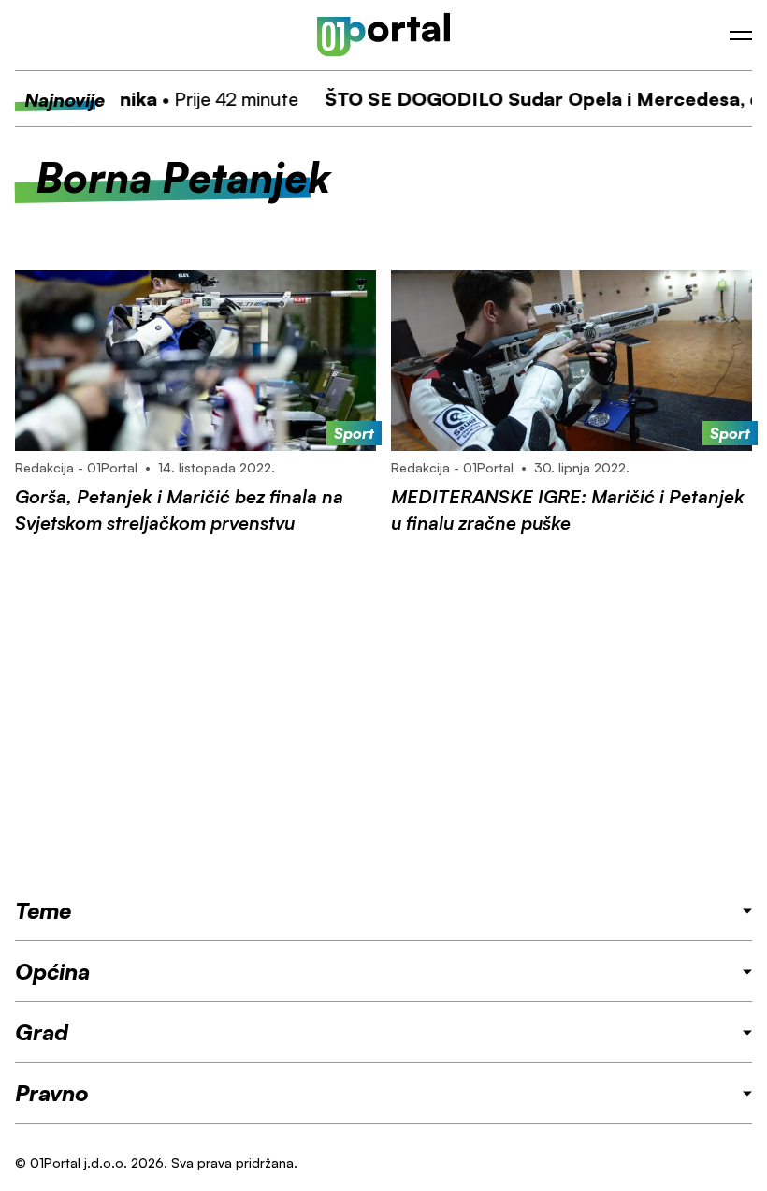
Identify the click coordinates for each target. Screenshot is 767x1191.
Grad (41, 1032)
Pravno (52, 1093)
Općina (52, 971)
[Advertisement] (383, 716)
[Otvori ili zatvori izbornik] (741, 35)
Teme (43, 910)
